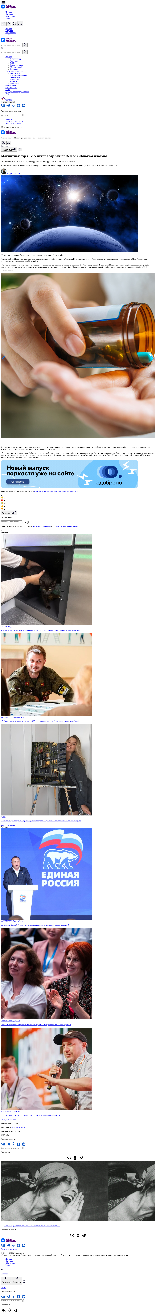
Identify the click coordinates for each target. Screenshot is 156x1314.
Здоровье (13, 81)
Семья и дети (15, 77)
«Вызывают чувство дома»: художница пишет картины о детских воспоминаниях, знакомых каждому (41, 821)
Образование (10, 16)
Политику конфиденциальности (65, 526)
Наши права (15, 79)
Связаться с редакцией (10, 1249)
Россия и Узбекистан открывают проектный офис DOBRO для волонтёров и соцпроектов (36, 1025)
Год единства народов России (17, 92)
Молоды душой (16, 67)
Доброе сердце (15, 59)
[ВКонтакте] (69, 1158)
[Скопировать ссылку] (87, 1158)
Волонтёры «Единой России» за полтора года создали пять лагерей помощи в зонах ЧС (35, 925)
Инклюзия (14, 69)
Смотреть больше (8, 825)
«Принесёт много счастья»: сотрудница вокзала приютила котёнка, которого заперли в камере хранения (41, 630)
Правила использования (14, 123)
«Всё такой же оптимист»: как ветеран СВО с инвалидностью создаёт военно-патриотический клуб (40, 721)
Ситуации (9, 14)
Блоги (7, 18)
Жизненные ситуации (14, 71)
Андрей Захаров (18, 1127)
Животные (14, 61)
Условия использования (41, 526)
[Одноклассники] (75, 1158)
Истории (8, 12)
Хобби (12, 63)
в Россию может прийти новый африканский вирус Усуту (56, 491)
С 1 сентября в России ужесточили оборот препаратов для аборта (26, 441)
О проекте (9, 119)
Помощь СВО (18, 717)
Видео (7, 94)
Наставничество (16, 65)
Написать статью (8, 102)
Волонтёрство (15, 73)
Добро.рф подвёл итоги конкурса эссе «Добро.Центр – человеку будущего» (30, 1115)
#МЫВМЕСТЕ (11, 88)
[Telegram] (81, 1158)
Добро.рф (16, 1021)
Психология (14, 83)
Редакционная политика (14, 121)
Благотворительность (18, 75)
